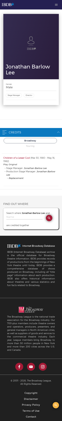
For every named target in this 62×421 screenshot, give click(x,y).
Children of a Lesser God (16, 157)
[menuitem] (56, 4)
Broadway (30, 140)
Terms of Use (31, 410)
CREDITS (15, 132)
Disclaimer (31, 398)
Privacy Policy (31, 404)
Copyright (31, 392)
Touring (30, 146)
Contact (31, 416)
